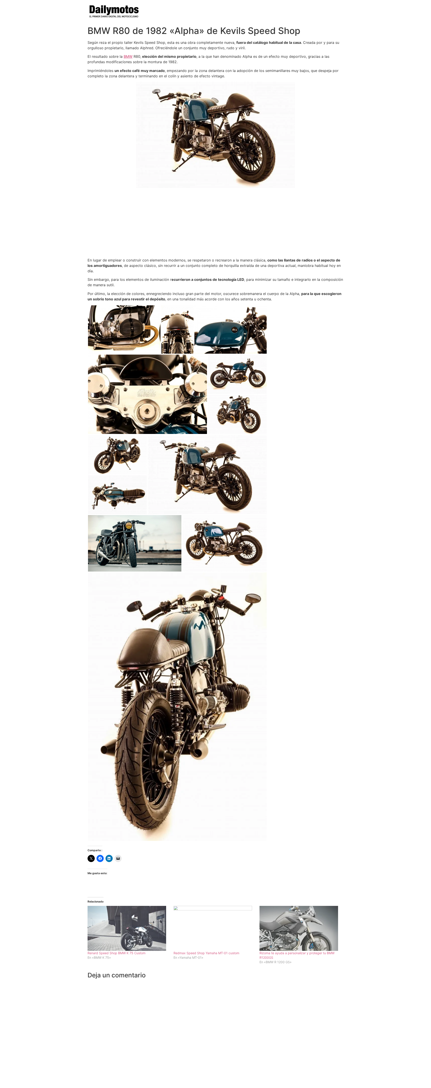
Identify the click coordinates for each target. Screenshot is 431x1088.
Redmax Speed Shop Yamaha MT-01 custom (206, 953)
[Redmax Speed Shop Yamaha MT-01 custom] (214, 928)
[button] (124, 329)
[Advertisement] (215, 222)
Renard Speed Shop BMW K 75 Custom (116, 953)
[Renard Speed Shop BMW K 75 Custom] (128, 928)
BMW (128, 56)
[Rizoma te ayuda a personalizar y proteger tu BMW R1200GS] (300, 928)
